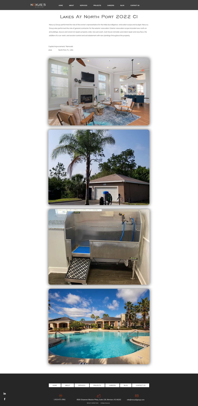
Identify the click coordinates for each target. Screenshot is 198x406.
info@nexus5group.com (135, 400)
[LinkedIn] (4, 393)
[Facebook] (4, 399)
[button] (97, 5)
